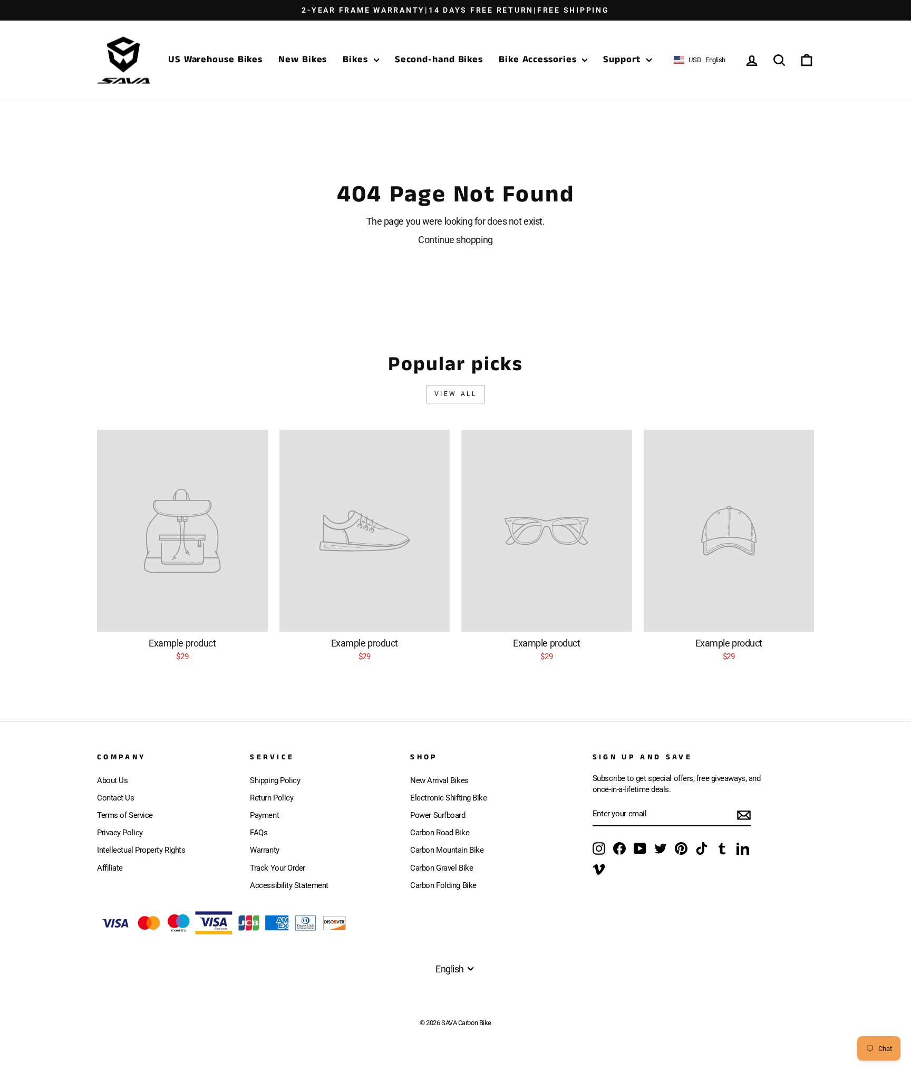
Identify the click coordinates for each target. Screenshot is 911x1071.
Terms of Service (125, 815)
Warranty (264, 850)
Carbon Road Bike (439, 832)
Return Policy (271, 798)
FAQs (258, 832)
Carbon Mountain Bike (446, 850)
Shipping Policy (275, 780)
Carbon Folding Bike (443, 885)
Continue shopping (455, 239)
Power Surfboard (437, 815)
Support (623, 59)
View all (455, 394)
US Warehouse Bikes (215, 59)
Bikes (357, 59)
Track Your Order (277, 868)
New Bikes (302, 59)
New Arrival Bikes (439, 780)
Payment (264, 815)
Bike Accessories (539, 59)
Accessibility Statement (289, 885)
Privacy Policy (120, 832)
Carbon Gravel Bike (441, 868)
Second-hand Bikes (439, 59)
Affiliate (110, 868)
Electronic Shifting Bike (448, 798)
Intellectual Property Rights (141, 850)
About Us (112, 780)
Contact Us (115, 798)
